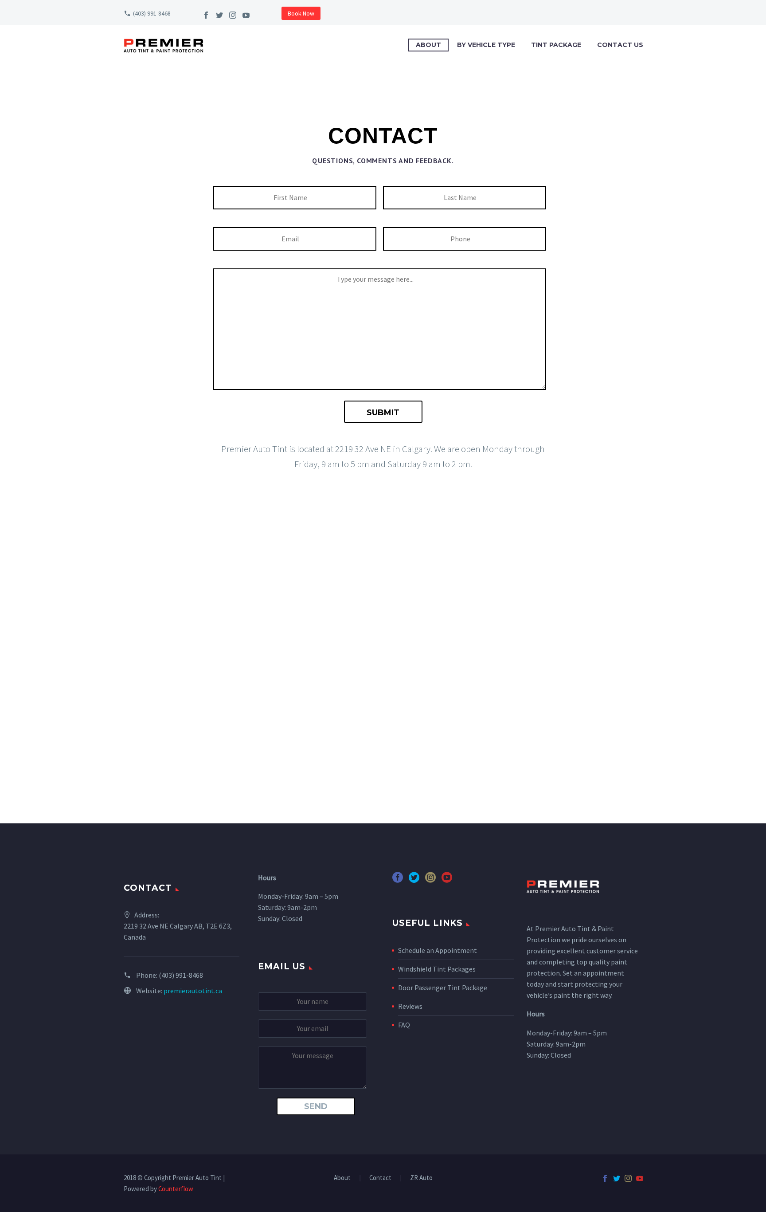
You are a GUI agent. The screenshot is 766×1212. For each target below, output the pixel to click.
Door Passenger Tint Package (442, 987)
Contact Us (620, 45)
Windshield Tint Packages (437, 968)
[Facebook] (206, 15)
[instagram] (430, 880)
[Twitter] (219, 15)
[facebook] (397, 880)
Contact (380, 1178)
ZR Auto (421, 1178)
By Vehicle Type (486, 45)
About (428, 45)
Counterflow (175, 1188)
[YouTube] (246, 15)
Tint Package (556, 45)
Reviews (410, 1006)
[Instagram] (232, 15)
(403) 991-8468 (152, 13)
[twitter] (414, 880)
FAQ (404, 1024)
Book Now (301, 13)
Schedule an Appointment (437, 950)
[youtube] (447, 880)
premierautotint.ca (193, 990)
